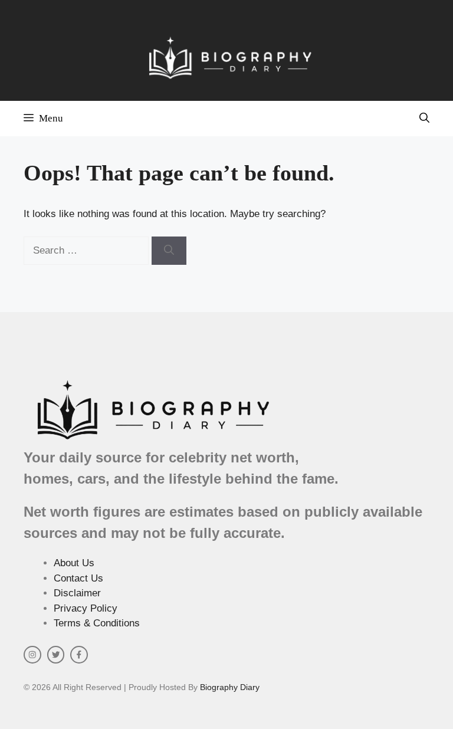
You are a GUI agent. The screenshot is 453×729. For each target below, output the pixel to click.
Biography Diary (230, 687)
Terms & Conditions (97, 623)
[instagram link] (32, 655)
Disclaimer (77, 593)
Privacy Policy (85, 608)
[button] (424, 118)
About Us (74, 563)
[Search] (169, 251)
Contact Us (78, 578)
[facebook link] (79, 655)
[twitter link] (56, 655)
